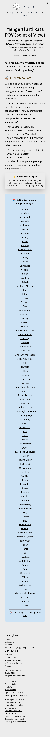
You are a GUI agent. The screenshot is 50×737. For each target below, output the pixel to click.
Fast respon (25, 310)
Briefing (25, 245)
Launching (25, 403)
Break (25, 241)
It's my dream (25, 395)
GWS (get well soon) (25, 354)
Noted (25, 435)
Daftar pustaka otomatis (15, 716)
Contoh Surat (10, 681)
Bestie (25, 229)
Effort (25, 294)
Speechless (25, 516)
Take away (25, 540)
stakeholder (25, 524)
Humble (25, 366)
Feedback (25, 314)
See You (25, 500)
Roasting (25, 496)
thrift (25, 548)
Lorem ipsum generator (15, 721)
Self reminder (25, 508)
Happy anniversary (25, 358)
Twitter (8, 639)
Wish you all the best (25, 593)
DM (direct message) (25, 286)
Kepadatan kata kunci (14, 719)
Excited (25, 298)
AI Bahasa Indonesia (13, 663)
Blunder (25, 233)
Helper (25, 362)
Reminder (25, 484)
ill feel (25, 370)
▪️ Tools (20, 12)
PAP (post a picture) (25, 451)
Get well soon (25, 334)
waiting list (25, 585)
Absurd (25, 209)
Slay (25, 512)
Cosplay (25, 269)
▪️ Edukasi (33, 12)
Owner (25, 447)
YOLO (25, 605)
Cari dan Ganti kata (13, 710)
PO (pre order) (25, 468)
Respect (25, 492)
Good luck (25, 350)
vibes (25, 577)
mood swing (25, 427)
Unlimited (25, 573)
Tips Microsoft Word (14, 692)
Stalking (25, 528)
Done (25, 290)
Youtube (8, 645)
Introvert (25, 391)
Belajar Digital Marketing (16, 675)
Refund (25, 480)
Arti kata (8, 687)
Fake (25, 306)
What (25, 589)
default (25, 282)
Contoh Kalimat (11, 684)
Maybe (25, 423)
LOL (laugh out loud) (25, 411)
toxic (25, 552)
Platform (25, 455)
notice (25, 439)
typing (25, 565)
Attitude (25, 221)
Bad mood (25, 225)
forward (25, 322)
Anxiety (25, 213)
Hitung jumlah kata (13, 702)
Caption (25, 253)
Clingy (25, 257)
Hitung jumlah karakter (15, 699)
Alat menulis (10, 654)
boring (25, 237)
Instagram (9, 642)
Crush (25, 273)
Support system (25, 536)
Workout (25, 597)
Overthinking (25, 443)
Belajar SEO (10, 673)
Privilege (25, 472)
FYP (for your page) (25, 330)
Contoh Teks (10, 678)
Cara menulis (10, 657)
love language (25, 415)
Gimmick (25, 342)
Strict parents (25, 532)
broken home (25, 249)
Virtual (25, 581)
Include (25, 375)
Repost (25, 488)
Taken (25, 544)
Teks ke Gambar (12, 713)
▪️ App (10, 12)
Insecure (25, 383)
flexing (25, 318)
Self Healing (25, 504)
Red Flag (25, 476)
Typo (25, 569)
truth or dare (25, 561)
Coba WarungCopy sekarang (30, 185)
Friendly (25, 326)
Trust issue (25, 556)
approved (25, 217)
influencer (25, 379)
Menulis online (11, 708)
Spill (25, 520)
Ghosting (25, 338)
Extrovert (25, 302)
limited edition (25, 407)
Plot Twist (25, 463)
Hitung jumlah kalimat (14, 705)
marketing (25, 419)
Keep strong (25, 399)
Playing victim (25, 459)
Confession (25, 265)
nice (25, 431)
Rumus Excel (10, 689)
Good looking (25, 346)
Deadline (25, 277)
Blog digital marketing (14, 670)
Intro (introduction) (25, 387)
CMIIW (25, 261)
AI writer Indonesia (13, 660)
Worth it (25, 601)
